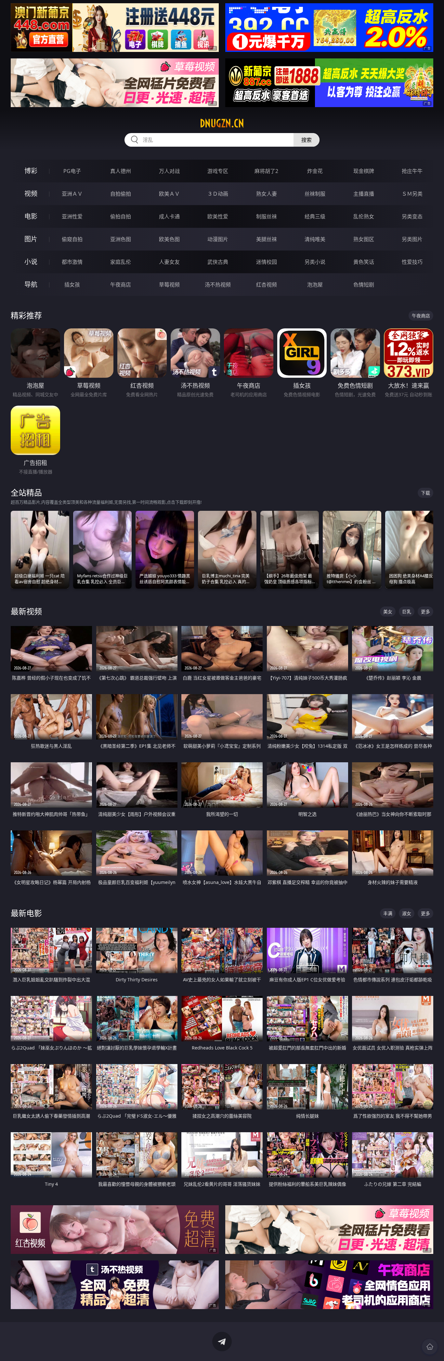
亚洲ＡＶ (72, 193)
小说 (30, 261)
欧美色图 (169, 239)
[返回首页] (429, 1347)
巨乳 (406, 611)
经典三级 (315, 216)
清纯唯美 (315, 239)
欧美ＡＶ (169, 193)
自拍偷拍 (120, 193)
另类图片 (412, 239)
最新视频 (26, 611)
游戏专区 (217, 171)
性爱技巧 (412, 261)
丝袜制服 (315, 193)
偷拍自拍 (120, 216)
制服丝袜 (266, 216)
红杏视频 (266, 284)
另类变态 (412, 216)
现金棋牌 (363, 171)
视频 (30, 193)
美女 (387, 611)
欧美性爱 (217, 216)
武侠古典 (217, 261)
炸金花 (315, 171)
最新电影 (26, 913)
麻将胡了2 (266, 171)
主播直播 (363, 193)
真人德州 (120, 171)
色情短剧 (363, 284)
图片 (30, 239)
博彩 (30, 170)
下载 (425, 493)
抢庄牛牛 (412, 171)
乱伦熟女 (363, 216)
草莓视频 (169, 284)
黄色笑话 (363, 261)
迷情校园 (266, 261)
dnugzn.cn (222, 123)
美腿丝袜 (266, 239)
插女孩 (72, 284)
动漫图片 (217, 239)
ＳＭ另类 (412, 193)
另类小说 (315, 261)
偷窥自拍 (72, 239)
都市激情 (72, 261)
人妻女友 (169, 261)
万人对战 (169, 171)
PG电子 (72, 171)
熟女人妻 (266, 193)
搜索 (306, 139)
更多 (425, 611)
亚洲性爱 (72, 216)
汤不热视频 (218, 284)
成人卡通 (169, 216)
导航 (30, 284)
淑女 (406, 913)
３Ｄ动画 (217, 193)
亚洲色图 (120, 239)
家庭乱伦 (120, 261)
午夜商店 (120, 284)
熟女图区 (363, 239)
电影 (30, 216)
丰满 (387, 913)
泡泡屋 (315, 284)
